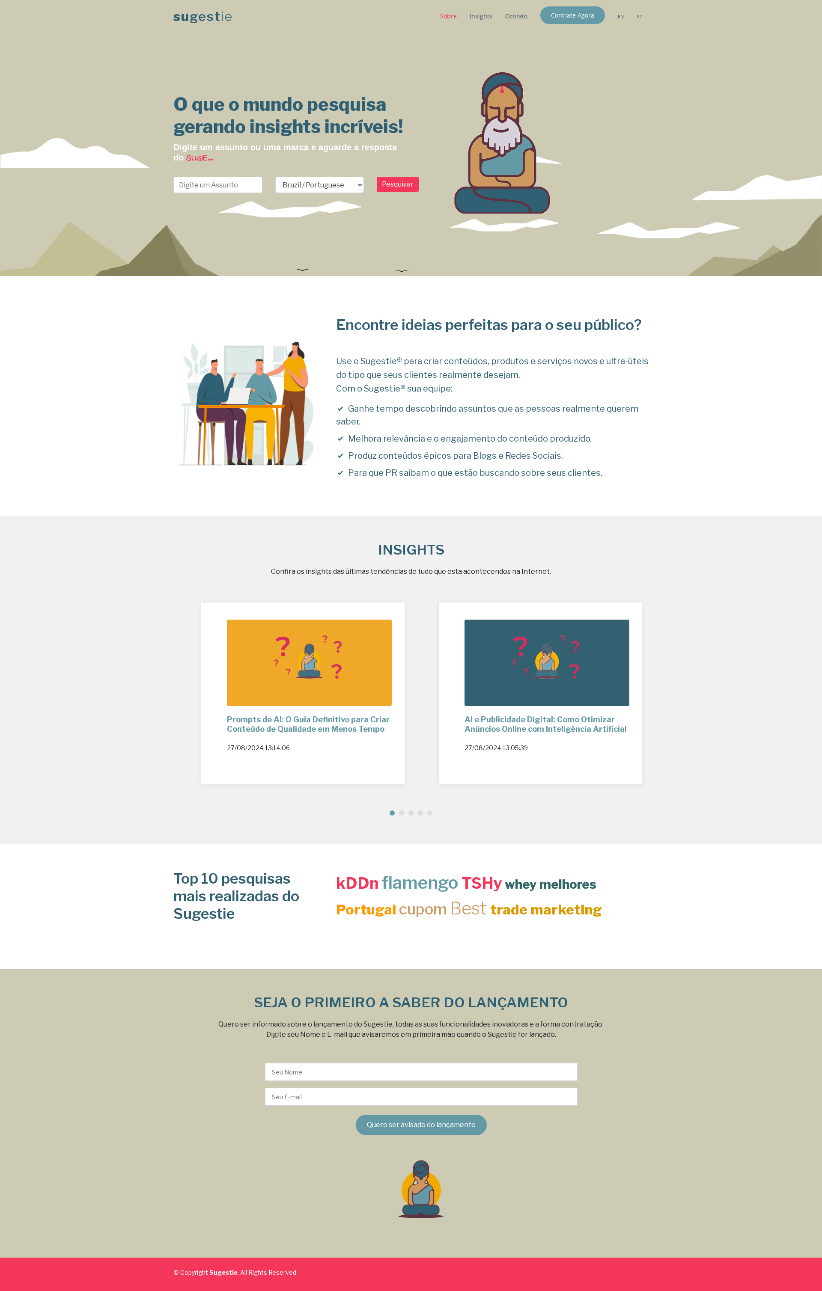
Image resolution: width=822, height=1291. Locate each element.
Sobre (448, 16)
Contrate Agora (572, 15)
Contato (516, 16)
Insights (481, 16)
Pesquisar (398, 184)
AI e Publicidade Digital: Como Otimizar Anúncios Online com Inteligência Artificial (546, 724)
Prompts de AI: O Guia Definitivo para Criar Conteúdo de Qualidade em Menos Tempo (308, 724)
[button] (392, 813)
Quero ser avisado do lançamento (421, 1125)
